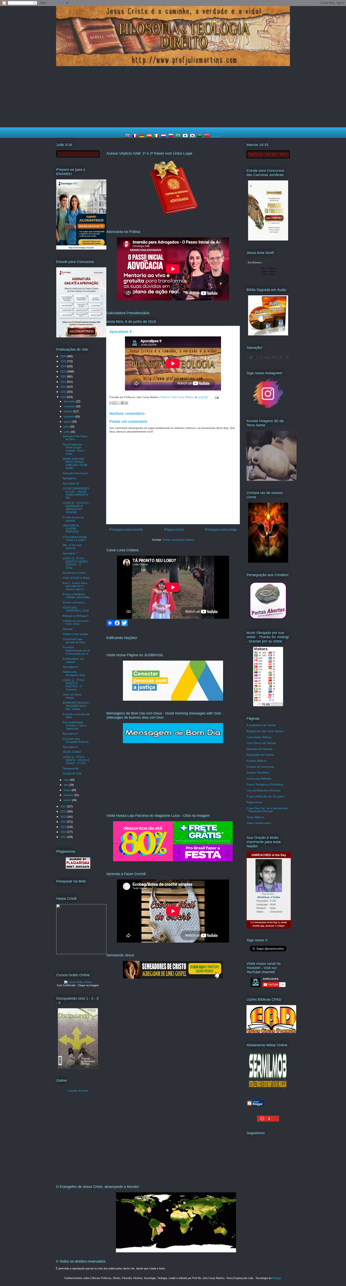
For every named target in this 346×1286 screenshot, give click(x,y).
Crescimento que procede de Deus (74, 641)
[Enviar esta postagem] (216, 397)
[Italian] (157, 136)
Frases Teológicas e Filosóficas (264, 784)
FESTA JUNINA (72, 752)
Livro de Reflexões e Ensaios (263, 790)
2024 (63, 366)
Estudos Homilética (257, 772)
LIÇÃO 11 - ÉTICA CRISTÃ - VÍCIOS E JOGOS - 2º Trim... (76, 760)
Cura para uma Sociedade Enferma (76, 740)
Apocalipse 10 (71, 483)
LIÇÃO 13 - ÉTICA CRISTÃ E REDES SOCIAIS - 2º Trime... (75, 563)
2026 (63, 356)
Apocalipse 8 (70, 747)
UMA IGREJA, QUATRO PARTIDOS (71, 528)
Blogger (276, 1278)
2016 (63, 811)
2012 (63, 831)
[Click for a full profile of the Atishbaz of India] (268, 891)
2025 (63, 361)
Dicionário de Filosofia (259, 749)
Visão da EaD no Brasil (76, 577)
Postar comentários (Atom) (178, 539)
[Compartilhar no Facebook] (123, 403)
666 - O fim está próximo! (72, 547)
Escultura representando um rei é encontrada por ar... (76, 650)
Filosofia (67, 629)
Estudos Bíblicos (256, 760)
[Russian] (171, 136)
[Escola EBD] (78, 1067)
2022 (63, 376)
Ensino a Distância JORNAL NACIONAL (76, 596)
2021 (63, 381)
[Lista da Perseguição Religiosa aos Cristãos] (268, 619)
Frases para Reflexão (258, 778)
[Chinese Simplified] (207, 136)
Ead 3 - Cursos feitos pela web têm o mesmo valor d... (75, 586)
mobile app (258, 926)
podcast (270, 926)
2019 (63, 391)
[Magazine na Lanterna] (173, 860)
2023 (63, 371)
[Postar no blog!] (115, 403)
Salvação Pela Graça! (75, 473)
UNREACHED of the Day (268, 855)
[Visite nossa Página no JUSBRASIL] (173, 699)
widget (281, 926)
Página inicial (174, 529)
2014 (63, 821)
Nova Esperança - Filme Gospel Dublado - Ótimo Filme (73, 449)
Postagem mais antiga (221, 529)
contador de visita (78, 1090)
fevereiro (69, 795)
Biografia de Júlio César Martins (265, 731)
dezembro (70, 401)
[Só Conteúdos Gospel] (173, 977)
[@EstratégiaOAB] (173, 218)
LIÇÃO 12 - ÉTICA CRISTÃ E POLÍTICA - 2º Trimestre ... (73, 685)
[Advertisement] (173, 97)
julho (67, 426)
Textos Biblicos (255, 817)
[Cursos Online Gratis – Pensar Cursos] (78, 982)
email (284, 922)
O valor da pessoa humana (73, 519)
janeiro (68, 800)
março (68, 790)
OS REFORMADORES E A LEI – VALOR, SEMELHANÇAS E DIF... (76, 493)
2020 (63, 386)
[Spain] (150, 136)
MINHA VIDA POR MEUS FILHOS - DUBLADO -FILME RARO (75, 463)
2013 (63, 826)
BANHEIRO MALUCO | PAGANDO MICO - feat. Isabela (76, 705)
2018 (63, 396)
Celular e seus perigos (76, 634)
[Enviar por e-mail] (111, 403)
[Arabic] (200, 136)
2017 (63, 806)
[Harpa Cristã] (81, 953)
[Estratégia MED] (81, 248)
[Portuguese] (179, 136)
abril (66, 784)
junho (67, 431)
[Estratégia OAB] (81, 336)
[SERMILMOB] (268, 1089)
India (276, 897)
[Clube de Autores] (268, 561)
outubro (68, 411)
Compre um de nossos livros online (76, 622)
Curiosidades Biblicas (259, 737)
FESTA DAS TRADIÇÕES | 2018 (76, 609)
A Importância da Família (261, 725)
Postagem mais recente (126, 529)
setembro (69, 416)
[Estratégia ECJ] (268, 239)
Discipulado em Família (260, 754)
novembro (70, 406)
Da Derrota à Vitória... (75, 572)
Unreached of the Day (265, 922)
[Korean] (193, 136)
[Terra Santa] (268, 407)
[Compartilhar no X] (119, 403)
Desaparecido (70, 768)
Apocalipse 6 (70, 666)
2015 (63, 816)
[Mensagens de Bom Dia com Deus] (173, 742)
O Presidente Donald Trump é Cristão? (75, 538)
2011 (63, 836)
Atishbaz (263, 897)
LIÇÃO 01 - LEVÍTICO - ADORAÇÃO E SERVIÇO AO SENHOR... (76, 507)
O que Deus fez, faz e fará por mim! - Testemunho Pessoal (267, 810)
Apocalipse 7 (70, 553)
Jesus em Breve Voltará (72, 696)
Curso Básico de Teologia (261, 743)
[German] (143, 136)
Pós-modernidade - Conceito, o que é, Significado (75, 725)
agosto (68, 421)
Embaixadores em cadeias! (73, 660)
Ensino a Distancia (73, 602)
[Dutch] (164, 136)
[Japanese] (186, 136)
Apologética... (71, 478)
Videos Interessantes (258, 823)
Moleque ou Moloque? (75, 615)
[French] (135, 136)
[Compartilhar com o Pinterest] (126, 403)
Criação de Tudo (72, 773)
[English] (128, 136)
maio (67, 779)
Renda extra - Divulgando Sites (74, 673)
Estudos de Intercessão (260, 766)
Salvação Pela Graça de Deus (75, 438)
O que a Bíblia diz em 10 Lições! (265, 796)
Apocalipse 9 (70, 733)
